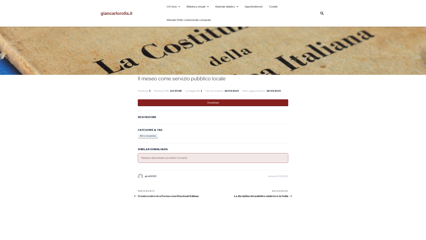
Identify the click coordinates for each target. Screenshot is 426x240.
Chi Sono (172, 6)
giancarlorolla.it (116, 13)
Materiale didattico (225, 6)
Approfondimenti (253, 6)
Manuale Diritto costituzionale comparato (189, 19)
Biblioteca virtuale (196, 6)
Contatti (273, 6)
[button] (322, 13)
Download (213, 102)
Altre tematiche (148, 136)
